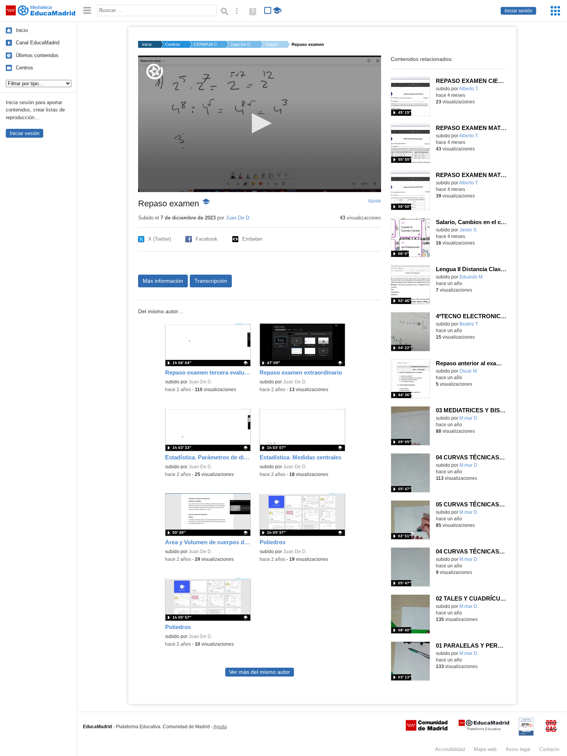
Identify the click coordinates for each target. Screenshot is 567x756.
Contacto (549, 749)
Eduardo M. (471, 277)
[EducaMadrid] (484, 729)
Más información (163, 281)
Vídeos (271, 44)
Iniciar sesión (518, 10)
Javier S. (468, 230)
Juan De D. (240, 44)
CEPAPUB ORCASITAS (205, 44)
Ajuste (374, 201)
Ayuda (220, 726)
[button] (259, 123)
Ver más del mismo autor (259, 672)
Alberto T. (469, 88)
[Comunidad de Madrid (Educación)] (426, 729)
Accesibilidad (450, 749)
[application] (259, 124)
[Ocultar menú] (87, 11)
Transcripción (210, 281)
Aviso (518, 749)
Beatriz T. (469, 324)
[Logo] (155, 71)
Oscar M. (468, 371)
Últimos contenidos (37, 55)
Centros (24, 68)
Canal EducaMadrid (37, 43)
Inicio (22, 30)
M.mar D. (468, 418)
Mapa (485, 749)
